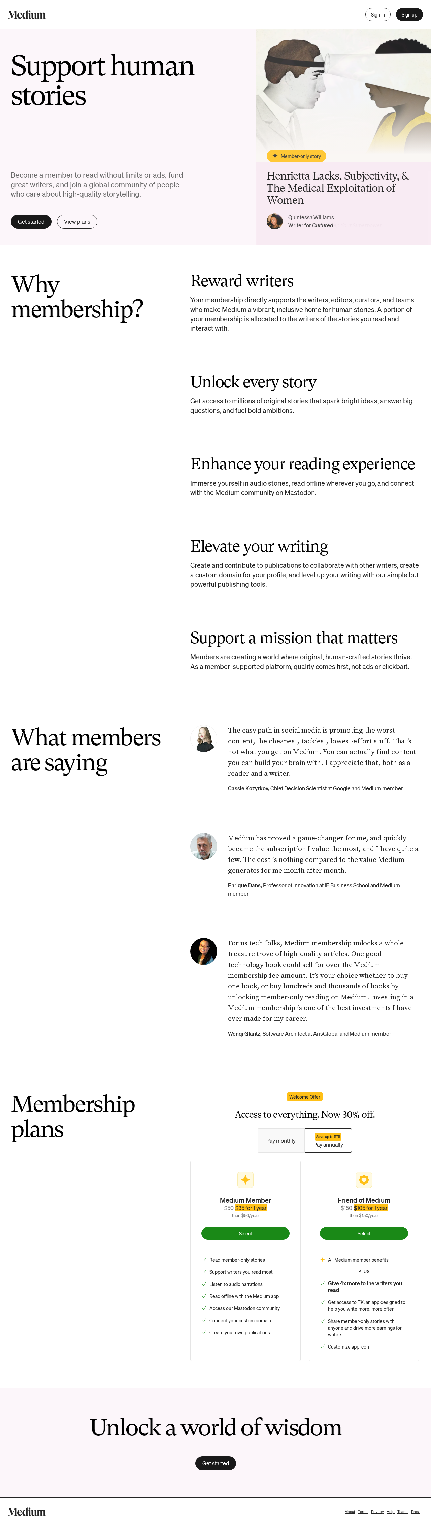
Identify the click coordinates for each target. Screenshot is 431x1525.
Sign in (378, 14)
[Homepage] (27, 14)
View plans (77, 221)
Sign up (409, 14)
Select (245, 1233)
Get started (31, 221)
